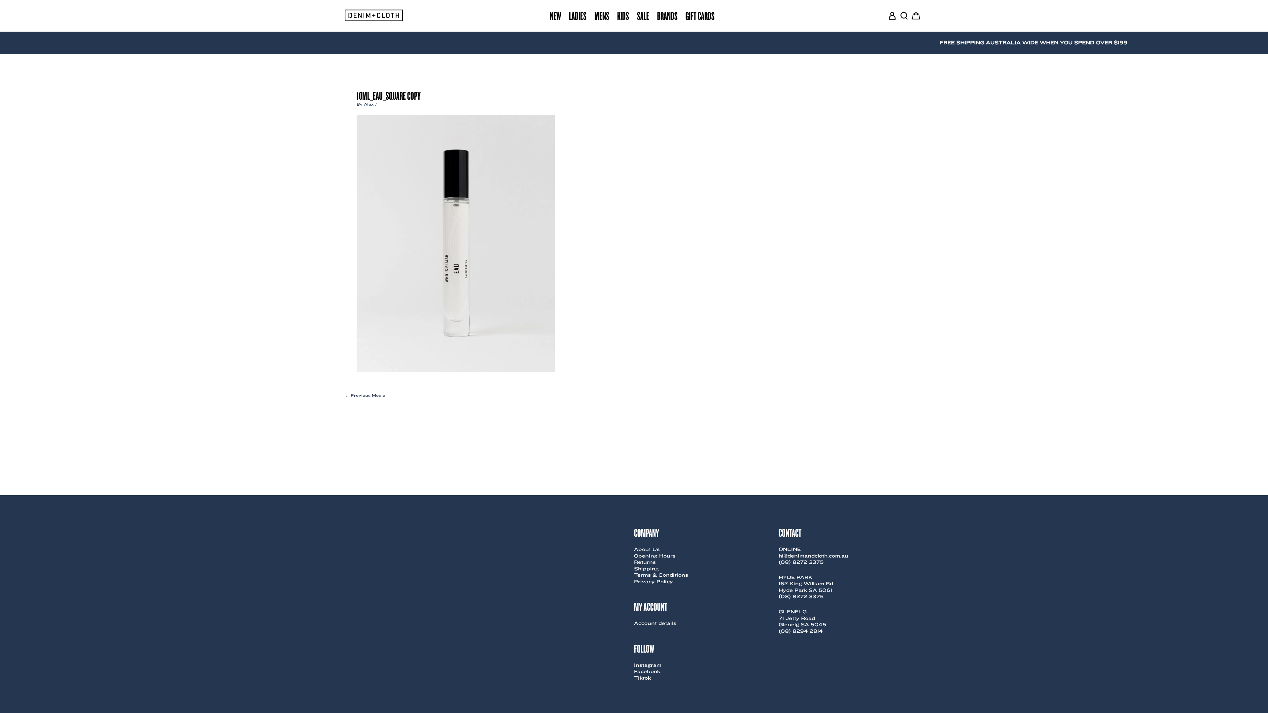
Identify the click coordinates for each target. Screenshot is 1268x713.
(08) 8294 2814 (801, 631)
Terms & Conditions (661, 575)
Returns (645, 562)
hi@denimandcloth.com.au (813, 556)
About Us (647, 549)
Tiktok (642, 678)
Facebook (647, 671)
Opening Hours (655, 556)
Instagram (647, 665)
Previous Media (365, 395)
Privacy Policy (653, 582)
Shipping (646, 569)
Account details (655, 623)
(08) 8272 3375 (801, 562)
